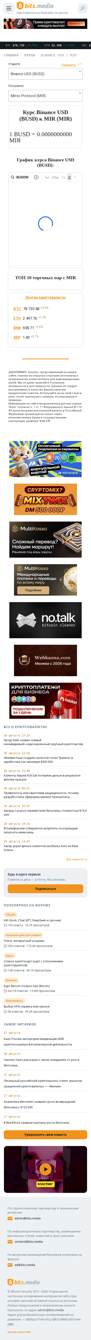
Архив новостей (19, 1332)
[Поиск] (82, 8)
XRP (17, 337)
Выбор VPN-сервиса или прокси (27, 1006)
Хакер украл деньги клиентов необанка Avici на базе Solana (41, 848)
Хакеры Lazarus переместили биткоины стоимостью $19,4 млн (45, 813)
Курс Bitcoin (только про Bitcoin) (27, 986)
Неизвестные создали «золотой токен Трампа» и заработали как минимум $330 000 (38, 760)
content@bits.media (28, 1241)
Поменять (69, 65)
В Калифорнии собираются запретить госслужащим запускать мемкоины (41, 830)
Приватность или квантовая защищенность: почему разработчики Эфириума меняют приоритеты (41, 795)
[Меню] (9, 8)
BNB (17, 328)
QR (10, 1324)
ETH (17, 318)
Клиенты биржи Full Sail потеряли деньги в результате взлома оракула (42, 777)
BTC (17, 309)
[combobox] (45, 74)
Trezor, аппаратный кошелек (24, 941)
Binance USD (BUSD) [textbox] (27, 74)
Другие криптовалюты (45, 297)
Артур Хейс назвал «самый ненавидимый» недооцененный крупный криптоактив (43, 742)
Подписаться (45, 889)
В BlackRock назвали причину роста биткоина (36, 1123)
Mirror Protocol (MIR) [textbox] (28, 96)
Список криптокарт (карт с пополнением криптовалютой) (33, 963)
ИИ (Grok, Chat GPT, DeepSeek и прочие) (32, 920)
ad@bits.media (24, 1265)
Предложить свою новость (45, 1135)
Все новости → (76, 859)
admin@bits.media (27, 1218)
